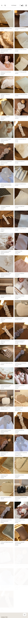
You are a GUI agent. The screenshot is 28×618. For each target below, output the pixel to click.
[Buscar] (5, 5)
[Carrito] (26, 5)
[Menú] (2, 5)
